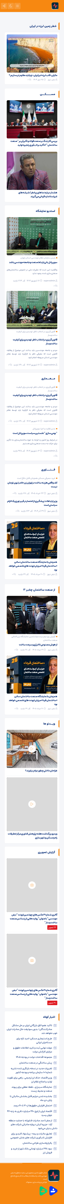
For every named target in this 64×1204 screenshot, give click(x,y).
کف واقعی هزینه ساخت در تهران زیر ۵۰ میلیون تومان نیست (32, 485)
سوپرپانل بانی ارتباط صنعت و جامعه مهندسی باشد (33, 262)
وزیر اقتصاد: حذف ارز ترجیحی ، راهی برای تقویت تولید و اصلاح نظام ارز (29, 1080)
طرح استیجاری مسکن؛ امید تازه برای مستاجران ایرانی (34, 1040)
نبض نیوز (51, 79)
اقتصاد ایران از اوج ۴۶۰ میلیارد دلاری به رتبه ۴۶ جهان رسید (29, 1113)
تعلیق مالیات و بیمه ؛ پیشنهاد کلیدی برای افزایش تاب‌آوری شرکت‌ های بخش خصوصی (31, 1136)
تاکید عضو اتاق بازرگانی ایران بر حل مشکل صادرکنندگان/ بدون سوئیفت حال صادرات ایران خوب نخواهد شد (32, 1029)
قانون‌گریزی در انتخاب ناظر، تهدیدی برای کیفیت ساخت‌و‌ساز (35, 342)
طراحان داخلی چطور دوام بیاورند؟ (41, 771)
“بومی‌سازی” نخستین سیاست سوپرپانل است (35, 433)
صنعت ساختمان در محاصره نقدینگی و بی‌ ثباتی (35, 562)
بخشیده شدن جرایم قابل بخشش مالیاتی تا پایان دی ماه (31, 1098)
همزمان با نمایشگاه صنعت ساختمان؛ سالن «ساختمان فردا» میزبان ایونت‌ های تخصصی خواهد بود (33, 700)
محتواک (29, 1182)
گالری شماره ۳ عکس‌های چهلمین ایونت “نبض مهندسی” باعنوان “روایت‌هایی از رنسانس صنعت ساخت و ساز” (33, 918)
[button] (15, 524)
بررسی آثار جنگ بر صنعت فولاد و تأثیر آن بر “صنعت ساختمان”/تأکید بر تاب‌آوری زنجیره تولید (33, 143)
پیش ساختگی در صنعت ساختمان (35, 1063)
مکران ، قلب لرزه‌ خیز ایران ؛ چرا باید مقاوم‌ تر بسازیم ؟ (33, 75)
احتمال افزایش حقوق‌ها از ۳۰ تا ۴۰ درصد (32, 1105)
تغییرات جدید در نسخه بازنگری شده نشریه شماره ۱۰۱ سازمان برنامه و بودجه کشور (31, 1070)
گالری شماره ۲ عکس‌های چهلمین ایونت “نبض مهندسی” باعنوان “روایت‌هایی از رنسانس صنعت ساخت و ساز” (33, 994)
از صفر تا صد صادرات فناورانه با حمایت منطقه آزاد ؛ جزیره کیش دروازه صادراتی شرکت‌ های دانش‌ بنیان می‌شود (33, 1124)
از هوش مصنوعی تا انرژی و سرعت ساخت (38, 645)
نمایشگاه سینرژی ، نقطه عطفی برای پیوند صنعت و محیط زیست (31, 1089)
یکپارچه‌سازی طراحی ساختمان (37, 1143)
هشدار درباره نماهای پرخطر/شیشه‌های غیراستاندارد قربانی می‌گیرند (37, 194)
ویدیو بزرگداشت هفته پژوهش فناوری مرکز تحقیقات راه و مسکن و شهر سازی (32, 836)
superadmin (49, 281)
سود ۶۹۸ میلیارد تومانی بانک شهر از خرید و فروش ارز (31, 1151)
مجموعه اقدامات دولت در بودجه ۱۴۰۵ (34, 1057)
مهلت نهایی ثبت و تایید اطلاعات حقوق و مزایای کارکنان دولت (32, 1050)
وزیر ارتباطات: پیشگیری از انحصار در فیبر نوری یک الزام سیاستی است (32, 503)
